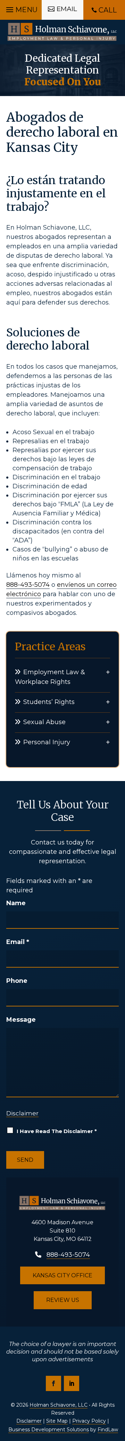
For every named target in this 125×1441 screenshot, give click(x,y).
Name (16, 903)
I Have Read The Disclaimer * (57, 1131)
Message (21, 1019)
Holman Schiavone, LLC (59, 1405)
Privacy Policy (89, 1421)
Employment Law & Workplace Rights (50, 677)
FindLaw (108, 1429)
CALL (108, 10)
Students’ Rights (49, 702)
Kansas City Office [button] (62, 1275)
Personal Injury (46, 742)
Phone (16, 981)
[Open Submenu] (108, 672)
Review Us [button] (62, 1300)
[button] (21, 8)
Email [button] (67, 9)
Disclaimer (22, 1113)
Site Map (57, 1421)
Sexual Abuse (44, 722)
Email (17, 942)
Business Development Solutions (48, 1429)
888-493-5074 (28, 585)
